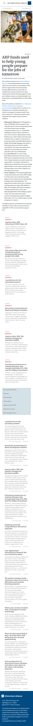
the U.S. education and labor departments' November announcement (16, 106)
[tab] (16, 390)
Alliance (25, 8)
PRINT (28, 54)
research (8, 8)
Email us (17, 705)
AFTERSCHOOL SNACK (17, 3)
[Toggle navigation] (4, 3)
